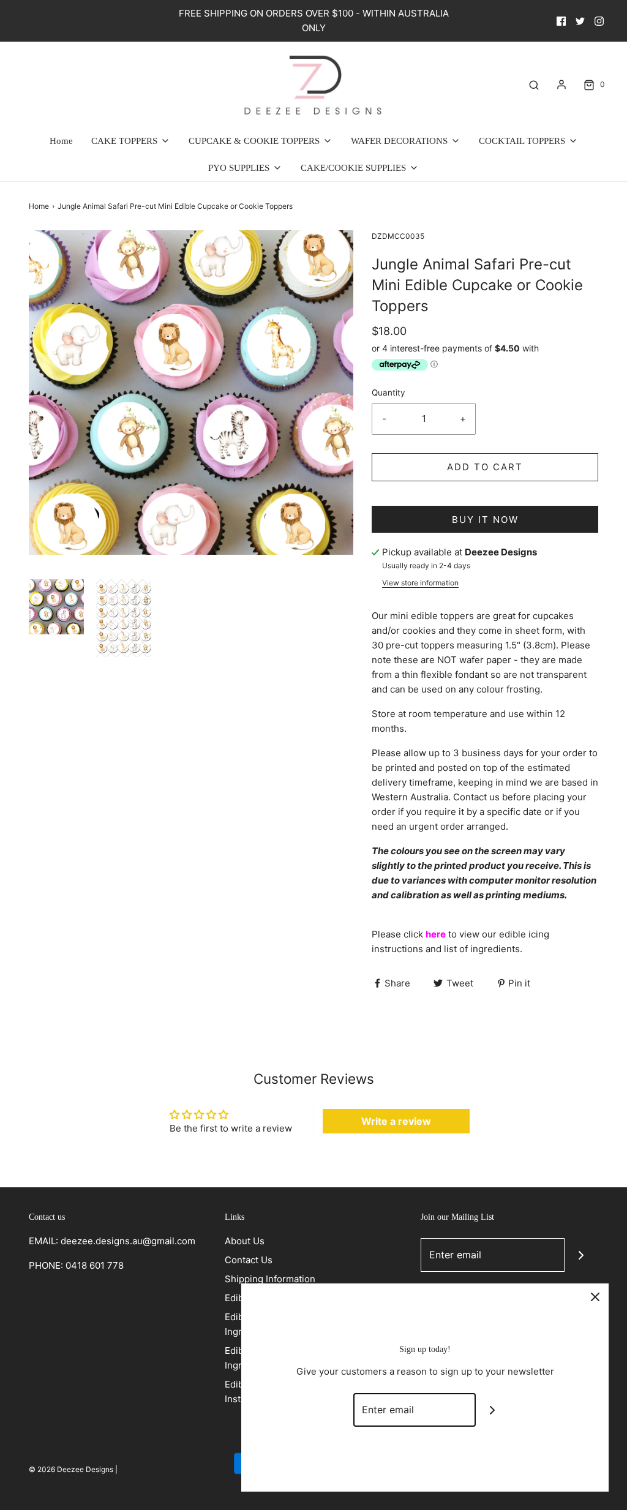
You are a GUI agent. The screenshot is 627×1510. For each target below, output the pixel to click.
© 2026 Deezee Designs (71, 1469)
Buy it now (485, 519)
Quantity (388, 392)
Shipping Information (270, 1279)
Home (61, 141)
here (436, 934)
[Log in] (561, 84)
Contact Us (248, 1260)
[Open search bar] (534, 84)
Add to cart (485, 467)
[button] (56, 606)
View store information (420, 582)
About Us (245, 1241)
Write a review (396, 1121)
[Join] (581, 1255)
